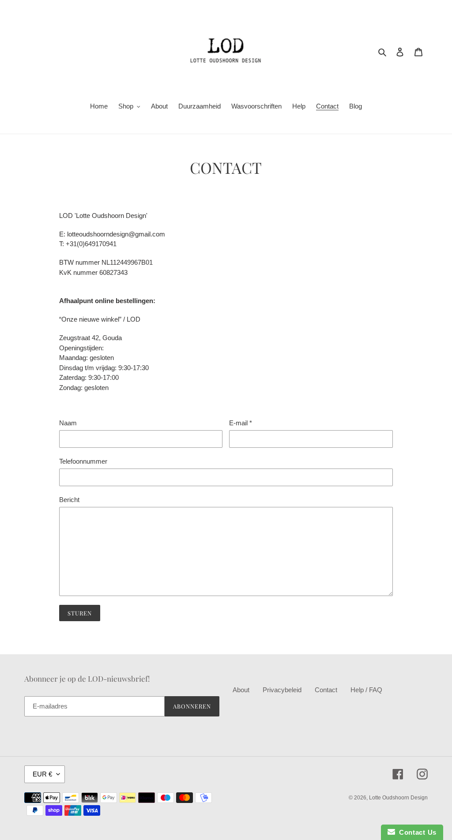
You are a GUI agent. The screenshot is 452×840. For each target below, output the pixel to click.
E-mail (240, 423)
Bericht (69, 499)
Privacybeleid (282, 690)
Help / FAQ (366, 690)
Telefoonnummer (83, 461)
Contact (326, 690)
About (241, 690)
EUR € (42, 774)
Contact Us (416, 832)
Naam (68, 423)
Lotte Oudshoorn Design (398, 798)
